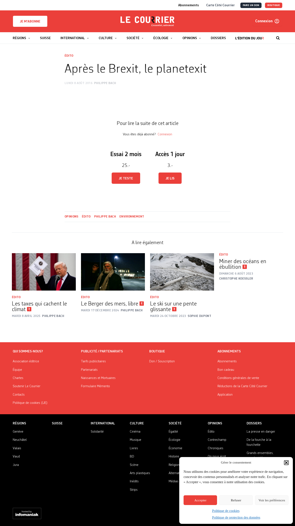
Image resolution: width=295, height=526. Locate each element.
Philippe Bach (105, 216)
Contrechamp (217, 440)
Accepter (200, 500)
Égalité (173, 431)
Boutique (157, 351)
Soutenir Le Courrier (26, 386)
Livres (134, 448)
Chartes (18, 378)
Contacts (19, 394)
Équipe (17, 370)
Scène (134, 465)
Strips (134, 490)
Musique (135, 440)
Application (225, 394)
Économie (175, 448)
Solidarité (97, 431)
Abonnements (227, 361)
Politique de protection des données (236, 517)
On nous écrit (217, 456)
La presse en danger (261, 431)
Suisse (57, 423)
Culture (137, 423)
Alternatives (177, 473)
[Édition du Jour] (249, 36)
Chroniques (215, 448)
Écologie (174, 440)
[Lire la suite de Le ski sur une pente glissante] (182, 272)
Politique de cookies (225, 511)
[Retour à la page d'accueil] (147, 21)
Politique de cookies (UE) (30, 403)
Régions (19, 423)
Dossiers (254, 423)
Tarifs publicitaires (93, 361)
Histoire (174, 456)
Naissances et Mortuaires (98, 378)
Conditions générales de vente (238, 378)
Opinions (71, 216)
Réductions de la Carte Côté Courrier (242, 386)
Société (175, 423)
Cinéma (135, 431)
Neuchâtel (20, 440)
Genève (18, 431)
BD (132, 456)
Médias (173, 481)
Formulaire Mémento (95, 386)
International (103, 423)
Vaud (16, 456)
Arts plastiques (140, 473)
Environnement (131, 216)
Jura (16, 465)
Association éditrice (26, 361)
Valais (17, 448)
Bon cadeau (225, 370)
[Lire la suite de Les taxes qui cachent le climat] (44, 272)
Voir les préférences (272, 500)
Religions (175, 465)
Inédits (134, 481)
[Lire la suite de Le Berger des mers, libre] (113, 272)
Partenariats (89, 370)
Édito (69, 55)
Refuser (236, 500)
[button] (286, 462)
